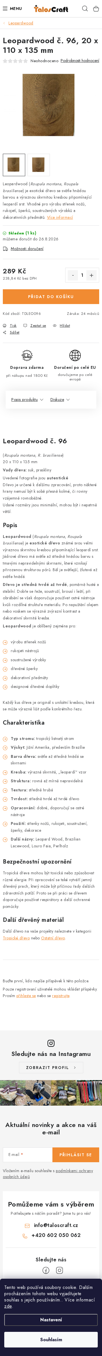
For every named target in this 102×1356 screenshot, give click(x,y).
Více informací (60, 217)
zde (8, 1306)
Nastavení (51, 1320)
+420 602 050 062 (55, 1235)
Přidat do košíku (51, 297)
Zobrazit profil (47, 1067)
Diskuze (57, 399)
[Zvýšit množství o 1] (91, 275)
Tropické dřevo (16, 938)
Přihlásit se (76, 1155)
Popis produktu (24, 399)
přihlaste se (26, 996)
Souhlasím (51, 1339)
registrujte (60, 996)
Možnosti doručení (27, 248)
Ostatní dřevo (53, 938)
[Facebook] (45, 1270)
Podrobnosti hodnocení (80, 60)
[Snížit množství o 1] (73, 275)
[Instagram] (59, 1270)
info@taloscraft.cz (56, 1225)
